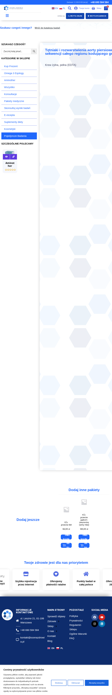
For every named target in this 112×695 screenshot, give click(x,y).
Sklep (50, 626)
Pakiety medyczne (14, 101)
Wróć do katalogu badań (47, 28)
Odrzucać (76, 683)
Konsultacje (10, 94)
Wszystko (9, 87)
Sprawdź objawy (56, 616)
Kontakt (51, 636)
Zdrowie (51, 621)
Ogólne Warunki (78, 634)
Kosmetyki (9, 129)
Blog (49, 641)
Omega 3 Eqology (14, 73)
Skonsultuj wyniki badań (17, 108)
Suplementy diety (13, 122)
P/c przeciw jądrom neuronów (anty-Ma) (84, 520)
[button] (69, 8)
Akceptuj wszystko (97, 683)
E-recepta (9, 115)
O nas (50, 631)
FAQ (71, 638)
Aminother (9, 80)
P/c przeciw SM (66, 523)
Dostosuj (59, 683)
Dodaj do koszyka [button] (66, 537)
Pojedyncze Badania (15, 136)
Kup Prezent (11, 66)
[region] (56, 680)
